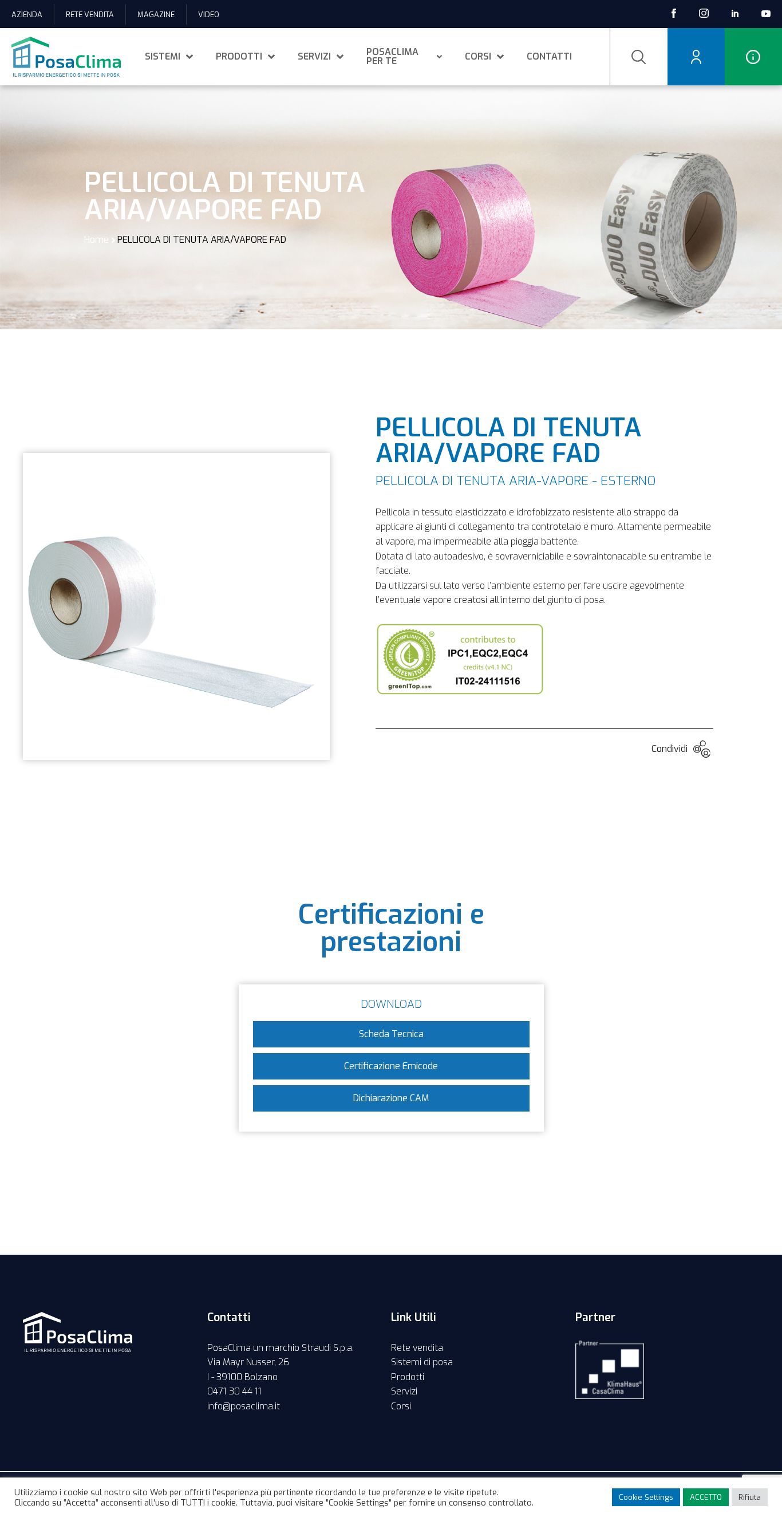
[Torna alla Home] (66, 57)
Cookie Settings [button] (646, 1497)
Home (96, 240)
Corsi (478, 56)
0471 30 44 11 (234, 1391)
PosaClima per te (392, 56)
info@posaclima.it (243, 1406)
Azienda (26, 14)
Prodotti (239, 56)
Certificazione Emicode (391, 1066)
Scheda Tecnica (391, 1034)
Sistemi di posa (422, 1362)
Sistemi (162, 56)
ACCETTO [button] (706, 1497)
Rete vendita (90, 14)
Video (208, 14)
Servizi (314, 56)
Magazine (156, 14)
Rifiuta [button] (749, 1497)
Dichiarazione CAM (391, 1098)
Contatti (549, 56)
